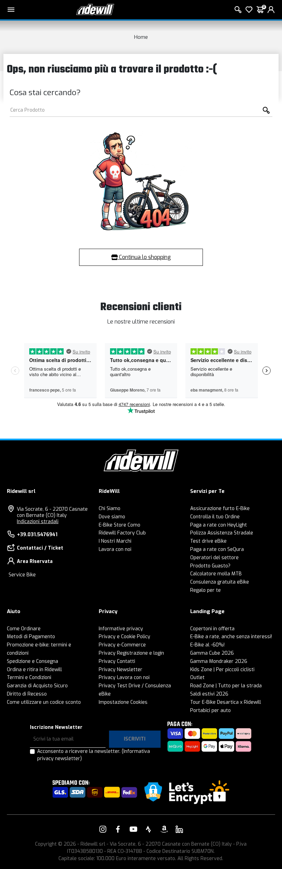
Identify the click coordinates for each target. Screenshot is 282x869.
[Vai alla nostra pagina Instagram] (103, 829)
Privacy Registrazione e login (131, 653)
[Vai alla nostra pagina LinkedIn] (179, 829)
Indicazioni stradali (37, 521)
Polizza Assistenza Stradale (221, 533)
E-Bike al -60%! (207, 645)
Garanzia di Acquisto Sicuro (37, 685)
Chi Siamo (109, 508)
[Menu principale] (11, 9)
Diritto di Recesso (27, 694)
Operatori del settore (214, 557)
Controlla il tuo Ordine (215, 517)
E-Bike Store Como (119, 525)
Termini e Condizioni (29, 677)
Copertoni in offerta (212, 628)
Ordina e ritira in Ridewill (34, 669)
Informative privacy (121, 628)
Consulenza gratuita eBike (219, 582)
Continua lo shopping (144, 257)
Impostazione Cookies (123, 702)
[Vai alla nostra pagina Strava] (148, 829)
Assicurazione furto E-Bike (220, 508)
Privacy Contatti (117, 661)
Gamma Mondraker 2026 (218, 661)
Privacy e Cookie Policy (124, 636)
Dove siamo (112, 517)
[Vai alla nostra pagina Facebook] (118, 829)
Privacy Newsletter (120, 669)
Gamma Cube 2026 (212, 653)
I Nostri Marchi (115, 541)
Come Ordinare (24, 628)
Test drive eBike (208, 541)
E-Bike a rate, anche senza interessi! (231, 636)
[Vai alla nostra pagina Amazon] (164, 829)
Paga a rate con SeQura (217, 549)
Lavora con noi (115, 549)
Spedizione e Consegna (32, 661)
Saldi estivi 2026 (209, 694)
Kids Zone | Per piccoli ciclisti (222, 669)
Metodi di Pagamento (31, 636)
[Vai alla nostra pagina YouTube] (133, 829)
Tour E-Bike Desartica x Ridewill (225, 702)
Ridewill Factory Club (122, 533)
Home (141, 37)
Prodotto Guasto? (210, 566)
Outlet (197, 677)
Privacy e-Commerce (122, 645)
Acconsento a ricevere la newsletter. (93, 755)
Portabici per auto (210, 710)
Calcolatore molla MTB (216, 574)
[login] (271, 9)
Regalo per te (205, 590)
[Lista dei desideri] (249, 9)
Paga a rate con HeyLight (218, 525)
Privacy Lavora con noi (124, 677)
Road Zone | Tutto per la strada (226, 685)
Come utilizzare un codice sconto (44, 702)
